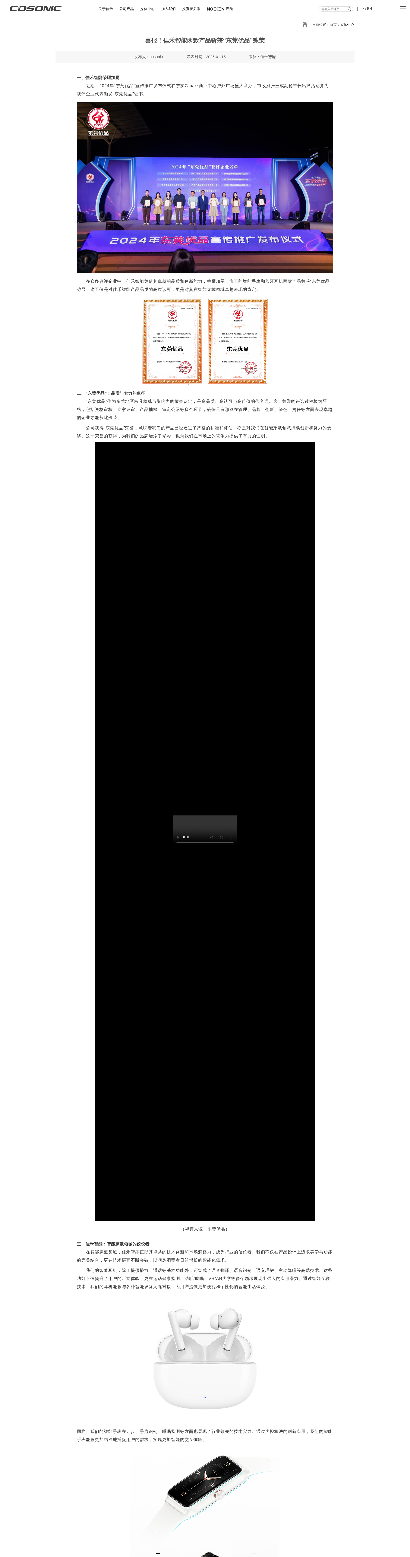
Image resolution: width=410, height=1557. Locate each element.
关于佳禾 (105, 8)
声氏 (229, 8)
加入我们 (168, 8)
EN (369, 8)
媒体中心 (147, 8)
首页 (333, 24)
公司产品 (126, 8)
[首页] (304, 24)
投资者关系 (191, 8)
